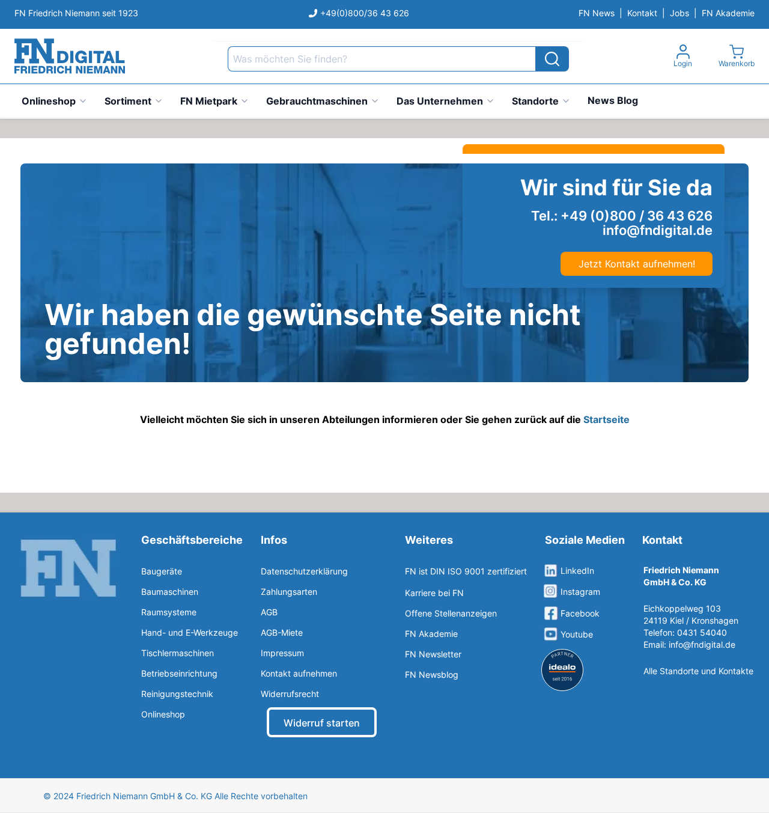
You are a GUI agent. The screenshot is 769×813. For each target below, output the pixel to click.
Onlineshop (49, 101)
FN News (597, 13)
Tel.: (622, 215)
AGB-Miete (282, 632)
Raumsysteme (168, 612)
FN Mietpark (208, 101)
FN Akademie (728, 13)
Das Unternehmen (440, 101)
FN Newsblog (431, 674)
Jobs (679, 13)
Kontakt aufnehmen (299, 673)
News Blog (613, 100)
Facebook (580, 613)
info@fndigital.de (702, 644)
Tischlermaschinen (177, 653)
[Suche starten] (552, 59)
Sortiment (128, 101)
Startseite (606, 419)
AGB (269, 612)
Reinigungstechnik (177, 694)
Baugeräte (161, 571)
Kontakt (642, 13)
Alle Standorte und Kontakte (698, 671)
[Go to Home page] (69, 56)
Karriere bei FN (434, 593)
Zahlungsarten (289, 591)
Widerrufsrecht (290, 694)
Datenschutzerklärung (304, 571)
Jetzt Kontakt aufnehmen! (637, 264)
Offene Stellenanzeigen (451, 613)
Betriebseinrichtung (179, 673)
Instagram (580, 591)
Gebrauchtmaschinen (317, 101)
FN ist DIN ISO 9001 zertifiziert (466, 571)
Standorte (535, 101)
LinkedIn (577, 570)
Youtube (577, 634)
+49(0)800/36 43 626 (364, 13)
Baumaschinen (169, 591)
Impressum (282, 653)
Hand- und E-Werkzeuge (189, 632)
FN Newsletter (433, 654)
